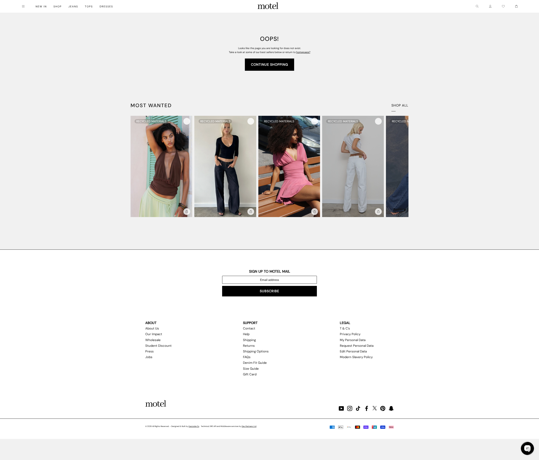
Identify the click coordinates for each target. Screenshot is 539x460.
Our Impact (153, 334)
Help (246, 334)
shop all (399, 105)
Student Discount (158, 346)
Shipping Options (256, 351)
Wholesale (153, 340)
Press (149, 351)
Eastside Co (194, 426)
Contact (249, 328)
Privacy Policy (350, 334)
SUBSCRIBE (269, 291)
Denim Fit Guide (255, 363)
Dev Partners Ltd (249, 426)
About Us (152, 328)
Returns (249, 346)
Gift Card (249, 374)
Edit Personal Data (353, 351)
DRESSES (106, 6)
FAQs (247, 357)
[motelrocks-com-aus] (268, 6)
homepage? (303, 52)
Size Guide (251, 369)
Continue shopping (269, 64)
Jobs (148, 357)
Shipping (249, 340)
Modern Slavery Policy (356, 357)
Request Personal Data (357, 346)
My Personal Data (353, 340)
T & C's (345, 328)
